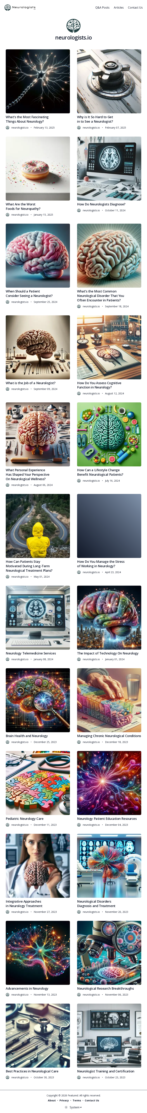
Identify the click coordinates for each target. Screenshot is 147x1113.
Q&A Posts (102, 7)
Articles (119, 7)
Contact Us (135, 7)
